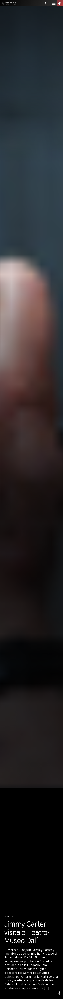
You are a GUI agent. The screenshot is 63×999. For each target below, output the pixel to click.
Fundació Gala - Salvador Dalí (8, 3)
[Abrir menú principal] (53, 3)
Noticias (11, 916)
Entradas (60, 3)
